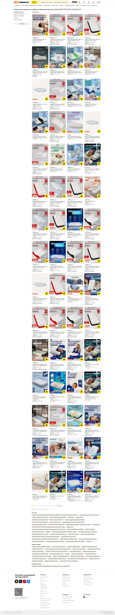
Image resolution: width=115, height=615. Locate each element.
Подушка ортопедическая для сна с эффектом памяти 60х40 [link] (39, 40)
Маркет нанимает (86, 584)
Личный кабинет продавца (67, 596)
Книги (41, 596)
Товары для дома (43, 587)
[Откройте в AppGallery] (24, 582)
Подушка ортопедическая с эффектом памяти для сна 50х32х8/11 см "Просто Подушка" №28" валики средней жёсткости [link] (57, 105)
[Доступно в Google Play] (20, 582)
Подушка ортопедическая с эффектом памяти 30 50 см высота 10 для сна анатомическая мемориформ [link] (92, 169)
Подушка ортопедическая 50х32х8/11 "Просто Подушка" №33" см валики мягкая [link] (92, 234)
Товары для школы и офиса (45, 598)
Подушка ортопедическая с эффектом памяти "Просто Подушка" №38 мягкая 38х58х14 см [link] (92, 267)
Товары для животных (44, 602)
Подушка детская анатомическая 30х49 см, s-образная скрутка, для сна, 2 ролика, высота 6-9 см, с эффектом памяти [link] (92, 299)
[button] (35, 12)
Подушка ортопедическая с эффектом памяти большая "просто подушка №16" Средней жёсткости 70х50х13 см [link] (40, 234)
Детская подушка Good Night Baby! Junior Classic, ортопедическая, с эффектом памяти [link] (39, 397)
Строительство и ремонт (45, 604)
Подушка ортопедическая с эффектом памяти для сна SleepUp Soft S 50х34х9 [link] (92, 137)
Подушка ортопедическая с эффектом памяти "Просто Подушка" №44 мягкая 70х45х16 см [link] (92, 333)
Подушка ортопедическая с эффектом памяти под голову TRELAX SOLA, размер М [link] (57, 463)
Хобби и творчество (44, 593)
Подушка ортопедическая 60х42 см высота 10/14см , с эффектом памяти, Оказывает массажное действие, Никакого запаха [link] (57, 72)
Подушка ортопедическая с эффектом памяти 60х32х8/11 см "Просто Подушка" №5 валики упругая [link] (74, 40)
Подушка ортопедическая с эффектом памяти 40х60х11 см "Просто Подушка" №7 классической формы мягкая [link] (92, 40)
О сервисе (64, 582)
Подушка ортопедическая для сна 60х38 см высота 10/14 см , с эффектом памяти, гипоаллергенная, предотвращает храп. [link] (92, 72)
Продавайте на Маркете (67, 598)
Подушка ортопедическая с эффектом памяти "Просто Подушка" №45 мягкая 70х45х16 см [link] (40, 333)
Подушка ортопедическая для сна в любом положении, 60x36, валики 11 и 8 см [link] (74, 431)
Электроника (42, 584)
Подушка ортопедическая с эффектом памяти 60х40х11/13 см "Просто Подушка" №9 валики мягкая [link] (74, 333)
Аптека (41, 589)
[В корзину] (46, 34)
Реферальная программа (88, 578)
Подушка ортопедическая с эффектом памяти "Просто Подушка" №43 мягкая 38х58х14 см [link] (57, 299)
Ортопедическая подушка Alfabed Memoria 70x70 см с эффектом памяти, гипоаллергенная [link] (75, 137)
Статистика (5, 612)
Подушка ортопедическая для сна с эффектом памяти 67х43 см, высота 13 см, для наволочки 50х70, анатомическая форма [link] (74, 365)
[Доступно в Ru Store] (28, 582)
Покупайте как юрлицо (66, 580)
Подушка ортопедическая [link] (90, 201)
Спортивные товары (44, 600)
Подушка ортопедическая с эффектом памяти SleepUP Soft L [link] (40, 105)
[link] (55, 515)
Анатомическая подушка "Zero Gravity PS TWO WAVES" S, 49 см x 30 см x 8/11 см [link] (40, 72)
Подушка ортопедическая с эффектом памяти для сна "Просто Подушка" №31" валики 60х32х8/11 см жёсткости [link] (40, 169)
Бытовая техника (43, 580)
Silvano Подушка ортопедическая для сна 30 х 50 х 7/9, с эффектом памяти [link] (40, 431)
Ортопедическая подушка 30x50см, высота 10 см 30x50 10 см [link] (92, 397)
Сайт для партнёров (66, 602)
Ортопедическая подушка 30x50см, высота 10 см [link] (92, 365)
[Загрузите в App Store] (16, 582)
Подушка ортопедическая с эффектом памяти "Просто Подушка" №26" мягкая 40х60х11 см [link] (57, 202)
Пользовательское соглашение (15, 612)
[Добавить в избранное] (47, 15)
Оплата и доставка (66, 578)
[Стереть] (68, 2)
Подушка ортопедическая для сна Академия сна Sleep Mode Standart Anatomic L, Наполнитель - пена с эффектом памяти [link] (74, 497)
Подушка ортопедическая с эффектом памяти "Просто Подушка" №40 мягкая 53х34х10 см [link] (57, 137)
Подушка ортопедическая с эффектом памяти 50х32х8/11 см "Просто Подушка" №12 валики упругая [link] (40, 267)
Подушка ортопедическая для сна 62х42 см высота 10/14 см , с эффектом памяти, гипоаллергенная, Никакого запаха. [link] (75, 72)
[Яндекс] (112, 613)
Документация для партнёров (68, 600)
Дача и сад (42, 595)
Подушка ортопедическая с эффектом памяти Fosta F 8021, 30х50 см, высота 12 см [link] (75, 463)
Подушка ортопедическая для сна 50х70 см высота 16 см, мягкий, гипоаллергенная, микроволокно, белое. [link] (56, 169)
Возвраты (64, 584)
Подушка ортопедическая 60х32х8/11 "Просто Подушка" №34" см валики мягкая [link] (74, 267)
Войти (98, 2)
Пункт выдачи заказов (87, 582)
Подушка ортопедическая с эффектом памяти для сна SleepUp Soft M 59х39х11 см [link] (40, 299)
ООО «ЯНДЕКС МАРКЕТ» (109, 611)
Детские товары (43, 605)
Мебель (41, 578)
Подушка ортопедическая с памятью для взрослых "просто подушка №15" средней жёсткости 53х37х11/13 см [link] (57, 333)
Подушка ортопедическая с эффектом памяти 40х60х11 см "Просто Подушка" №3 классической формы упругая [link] (40, 202)
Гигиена (41, 582)
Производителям (86, 580)
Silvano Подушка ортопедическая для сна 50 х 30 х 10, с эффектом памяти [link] (40, 365)
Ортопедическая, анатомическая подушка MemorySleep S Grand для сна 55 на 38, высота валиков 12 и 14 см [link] (74, 234)
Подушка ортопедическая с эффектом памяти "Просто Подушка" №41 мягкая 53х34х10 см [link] (74, 202)
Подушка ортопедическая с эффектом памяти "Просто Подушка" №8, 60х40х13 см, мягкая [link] (57, 234)
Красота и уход (43, 591)
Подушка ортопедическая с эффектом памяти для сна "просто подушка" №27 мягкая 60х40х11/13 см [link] (57, 431)
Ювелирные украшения (45, 607)
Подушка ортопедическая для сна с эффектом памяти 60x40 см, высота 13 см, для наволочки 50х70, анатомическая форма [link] (74, 397)
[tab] (17, 5)
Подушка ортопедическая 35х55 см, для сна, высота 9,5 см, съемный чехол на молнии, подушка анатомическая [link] (92, 497)
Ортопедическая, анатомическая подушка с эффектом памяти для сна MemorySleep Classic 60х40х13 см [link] (57, 267)
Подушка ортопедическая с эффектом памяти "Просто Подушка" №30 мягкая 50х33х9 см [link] (57, 40)
